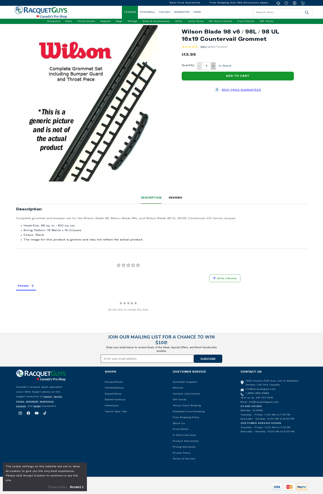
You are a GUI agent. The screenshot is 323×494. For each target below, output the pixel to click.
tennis (48, 397)
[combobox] (283, 12)
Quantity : (189, 65)
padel (37, 406)
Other (179, 21)
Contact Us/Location (186, 394)
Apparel (105, 21)
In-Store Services (184, 435)
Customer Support (185, 382)
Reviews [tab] (23, 285)
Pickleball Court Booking (188, 412)
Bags (119, 21)
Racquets (53, 21)
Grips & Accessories (156, 21)
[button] (54, 21)
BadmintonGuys (115, 400)
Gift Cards (180, 400)
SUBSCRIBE (208, 358)
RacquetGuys (114, 382)
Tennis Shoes (86, 21)
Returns (178, 388)
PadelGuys (112, 406)
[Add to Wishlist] (150, 33)
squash (21, 406)
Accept (77, 487)
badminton (47, 401)
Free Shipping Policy (186, 417)
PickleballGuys (114, 388)
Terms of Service (184, 459)
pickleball (32, 401)
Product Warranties (186, 441)
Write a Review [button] (226, 278)
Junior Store (196, 21)
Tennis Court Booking (187, 406)
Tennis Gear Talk (116, 412)
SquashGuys (113, 394)
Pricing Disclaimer (184, 447)
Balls (69, 21)
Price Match (181, 429)
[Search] (307, 12)
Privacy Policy (181, 453)
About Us (179, 423)
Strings (132, 21)
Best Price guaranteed (241, 90)
